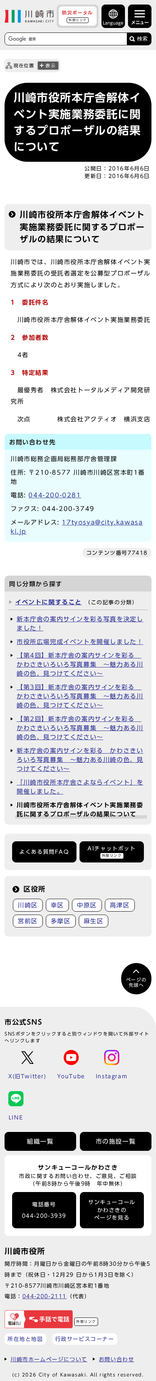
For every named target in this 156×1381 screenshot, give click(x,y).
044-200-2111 (44, 1296)
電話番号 (44, 1210)
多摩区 (61, 921)
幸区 (57, 905)
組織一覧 (40, 1141)
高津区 (120, 905)
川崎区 (28, 905)
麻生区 (94, 921)
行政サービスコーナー (84, 1339)
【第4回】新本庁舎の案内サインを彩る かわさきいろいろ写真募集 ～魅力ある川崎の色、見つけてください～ (80, 664)
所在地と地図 (25, 1339)
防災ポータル (77, 16)
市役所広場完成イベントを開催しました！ (80, 642)
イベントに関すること (48, 602)
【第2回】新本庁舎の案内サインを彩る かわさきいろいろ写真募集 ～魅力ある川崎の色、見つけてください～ (80, 728)
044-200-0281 (54, 495)
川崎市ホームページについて (49, 1359)
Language (113, 23)
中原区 (87, 905)
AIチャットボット (111, 851)
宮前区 (28, 921)
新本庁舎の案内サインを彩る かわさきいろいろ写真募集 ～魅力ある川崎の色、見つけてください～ (80, 760)
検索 (142, 39)
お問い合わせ (116, 1359)
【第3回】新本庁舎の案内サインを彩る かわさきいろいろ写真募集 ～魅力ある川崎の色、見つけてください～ (80, 696)
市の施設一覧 (116, 1141)
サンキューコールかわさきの (112, 1210)
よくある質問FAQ (44, 852)
